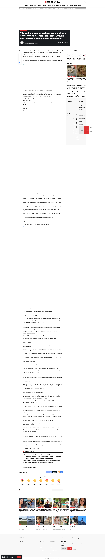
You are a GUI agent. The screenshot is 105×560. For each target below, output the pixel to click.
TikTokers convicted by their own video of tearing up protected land (38, 458)
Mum (31, 467)
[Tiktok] (84, 57)
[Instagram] (79, 57)
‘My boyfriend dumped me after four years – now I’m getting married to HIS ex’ (44, 510)
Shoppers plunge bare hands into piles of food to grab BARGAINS (37, 454)
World (80, 105)
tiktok (34, 467)
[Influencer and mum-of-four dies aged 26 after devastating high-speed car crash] (27, 503)
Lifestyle (81, 101)
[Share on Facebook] (62, 42)
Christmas (25, 406)
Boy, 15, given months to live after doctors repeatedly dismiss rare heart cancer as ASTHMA (43, 528)
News (73, 76)
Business (81, 109)
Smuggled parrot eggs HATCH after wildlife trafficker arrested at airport (76, 79)
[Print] (67, 42)
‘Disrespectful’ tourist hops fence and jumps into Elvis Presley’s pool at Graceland (61, 510)
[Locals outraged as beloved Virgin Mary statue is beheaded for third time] (78, 520)
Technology (82, 107)
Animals (69, 76)
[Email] (66, 42)
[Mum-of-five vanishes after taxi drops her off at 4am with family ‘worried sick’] (78, 503)
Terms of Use (11, 557)
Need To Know (52, 2)
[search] (79, 2)
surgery (50, 311)
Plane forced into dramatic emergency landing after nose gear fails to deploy (26, 528)
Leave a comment (58, 490)
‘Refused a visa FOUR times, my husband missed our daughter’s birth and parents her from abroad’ (60, 528)
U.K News (81, 103)
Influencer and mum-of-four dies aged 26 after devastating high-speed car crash (27, 510)
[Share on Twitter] (64, 42)
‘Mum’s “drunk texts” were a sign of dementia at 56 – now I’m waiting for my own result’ (42, 460)
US (19, 507)
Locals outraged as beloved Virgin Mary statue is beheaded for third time (77, 528)
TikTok (53, 414)
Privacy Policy (4, 557)
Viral (36, 467)
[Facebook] (69, 57)
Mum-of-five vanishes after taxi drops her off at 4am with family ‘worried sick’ (78, 510)
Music (37, 524)
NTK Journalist (71, 81)
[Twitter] (74, 57)
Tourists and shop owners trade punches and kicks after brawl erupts (38, 462)
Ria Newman (26, 41)
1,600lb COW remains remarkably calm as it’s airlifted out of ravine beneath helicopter (42, 456)
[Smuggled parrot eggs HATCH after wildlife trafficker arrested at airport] (76, 71)
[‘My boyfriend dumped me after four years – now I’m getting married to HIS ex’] (44, 503)
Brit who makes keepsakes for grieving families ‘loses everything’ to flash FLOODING (76, 89)
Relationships (23, 30)
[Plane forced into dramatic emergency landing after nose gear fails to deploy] (27, 520)
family (29, 467)
